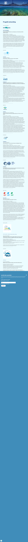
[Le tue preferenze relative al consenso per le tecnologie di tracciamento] (1, 540)
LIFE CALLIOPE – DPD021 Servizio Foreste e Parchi (10, 234)
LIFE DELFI (4, 260)
